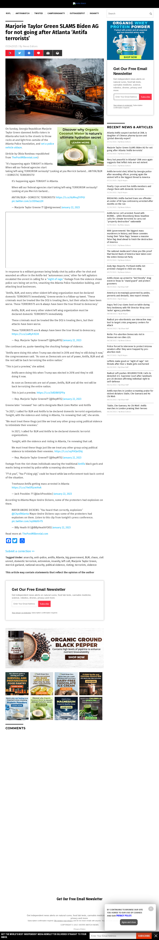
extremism (44, 561)
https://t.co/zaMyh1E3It (25, 334)
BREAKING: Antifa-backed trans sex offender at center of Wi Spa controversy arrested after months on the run (130, 201)
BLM (87, 557)
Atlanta (60, 557)
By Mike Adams (124, 225)
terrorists (80, 564)
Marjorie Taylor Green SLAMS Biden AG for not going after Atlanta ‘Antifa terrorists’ (129, 149)
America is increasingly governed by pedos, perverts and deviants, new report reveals (128, 294)
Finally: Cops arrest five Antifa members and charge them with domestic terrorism (129, 187)
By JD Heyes (122, 181)
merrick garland (14, 564)
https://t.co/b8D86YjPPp (51, 392)
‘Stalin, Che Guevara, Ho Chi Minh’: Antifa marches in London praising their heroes (127, 407)
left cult (65, 561)
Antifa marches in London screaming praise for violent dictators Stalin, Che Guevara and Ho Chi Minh (130, 394)
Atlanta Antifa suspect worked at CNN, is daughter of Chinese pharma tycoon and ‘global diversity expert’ (127, 136)
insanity (94, 13)
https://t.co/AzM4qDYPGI (70, 197)
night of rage (55, 279)
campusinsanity (56, 13)
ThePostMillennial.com (25, 157)
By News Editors (124, 142)
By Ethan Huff (123, 287)
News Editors (30, 46)
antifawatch (23, 13)
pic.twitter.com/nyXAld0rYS (27, 521)
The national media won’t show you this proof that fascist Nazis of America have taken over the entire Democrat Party (129, 254)
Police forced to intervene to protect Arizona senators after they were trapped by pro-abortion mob (129, 349)
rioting (70, 564)
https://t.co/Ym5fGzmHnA (26, 487)
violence (92, 564)
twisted (38, 13)
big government (74, 557)
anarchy (28, 557)
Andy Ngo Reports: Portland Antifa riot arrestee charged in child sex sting (126, 267)
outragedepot (77, 13)
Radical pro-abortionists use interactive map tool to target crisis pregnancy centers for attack (129, 322)
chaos (94, 557)
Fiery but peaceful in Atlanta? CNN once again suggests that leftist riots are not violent (129, 161)
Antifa (81, 463)
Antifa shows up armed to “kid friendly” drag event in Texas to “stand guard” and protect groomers (129, 281)
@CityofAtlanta (20, 513)
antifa (51, 557)
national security (34, 564)
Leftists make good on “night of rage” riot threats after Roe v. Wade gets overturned (128, 362)
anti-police (40, 557)
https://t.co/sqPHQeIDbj (68, 451)
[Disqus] (54, 772)
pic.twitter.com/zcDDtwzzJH (27, 201)
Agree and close (129, 922)
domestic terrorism (25, 561)
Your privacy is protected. (21, 613)
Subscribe (144, 935)
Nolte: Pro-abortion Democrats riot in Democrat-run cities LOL (125, 335)
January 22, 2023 (70, 207)
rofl (8, 13)
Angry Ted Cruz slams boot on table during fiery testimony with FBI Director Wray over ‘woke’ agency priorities (128, 307)
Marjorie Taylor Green (83, 561)
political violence (55, 564)
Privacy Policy (79, 929)
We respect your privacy (63, 921)
